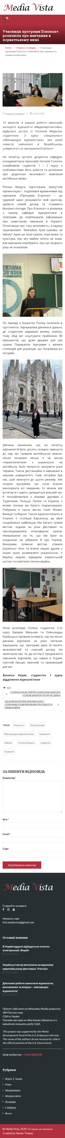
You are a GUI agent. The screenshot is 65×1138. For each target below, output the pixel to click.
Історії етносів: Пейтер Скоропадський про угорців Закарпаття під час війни (35, 694)
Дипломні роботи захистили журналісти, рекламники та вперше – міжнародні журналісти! (28, 987)
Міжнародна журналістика (19, 733)
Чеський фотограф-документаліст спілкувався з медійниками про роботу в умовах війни (28, 704)
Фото (8, 1113)
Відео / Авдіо (14, 1079)
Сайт (6, 848)
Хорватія (9, 751)
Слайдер (19, 113)
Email (7, 834)
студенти (45, 742)
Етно (8, 1084)
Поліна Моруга (26, 742)
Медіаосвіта (13, 1096)
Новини (9, 113)
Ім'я (6, 819)
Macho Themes (24, 1133)
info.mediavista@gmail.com (18, 922)
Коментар (9, 777)
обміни (8, 742)
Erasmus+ (19, 725)
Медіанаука (12, 1090)
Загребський (37, 725)
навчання (44, 733)
